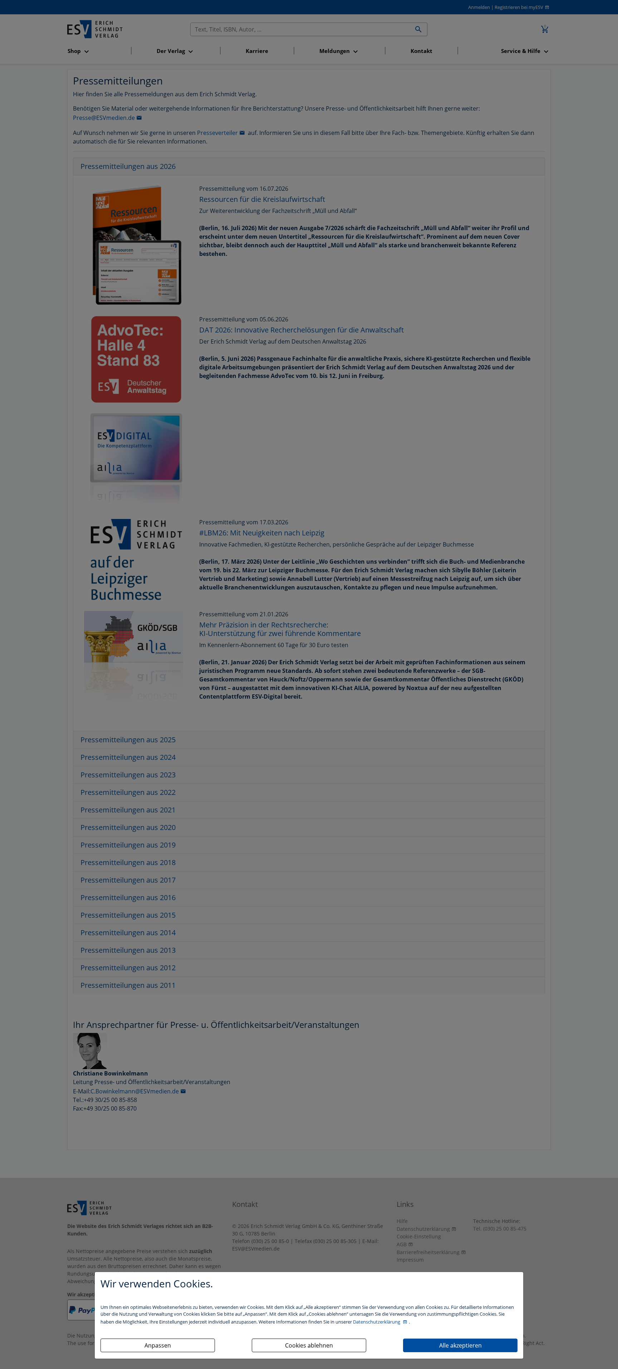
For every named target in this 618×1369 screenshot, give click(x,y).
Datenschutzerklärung (377, 1322)
